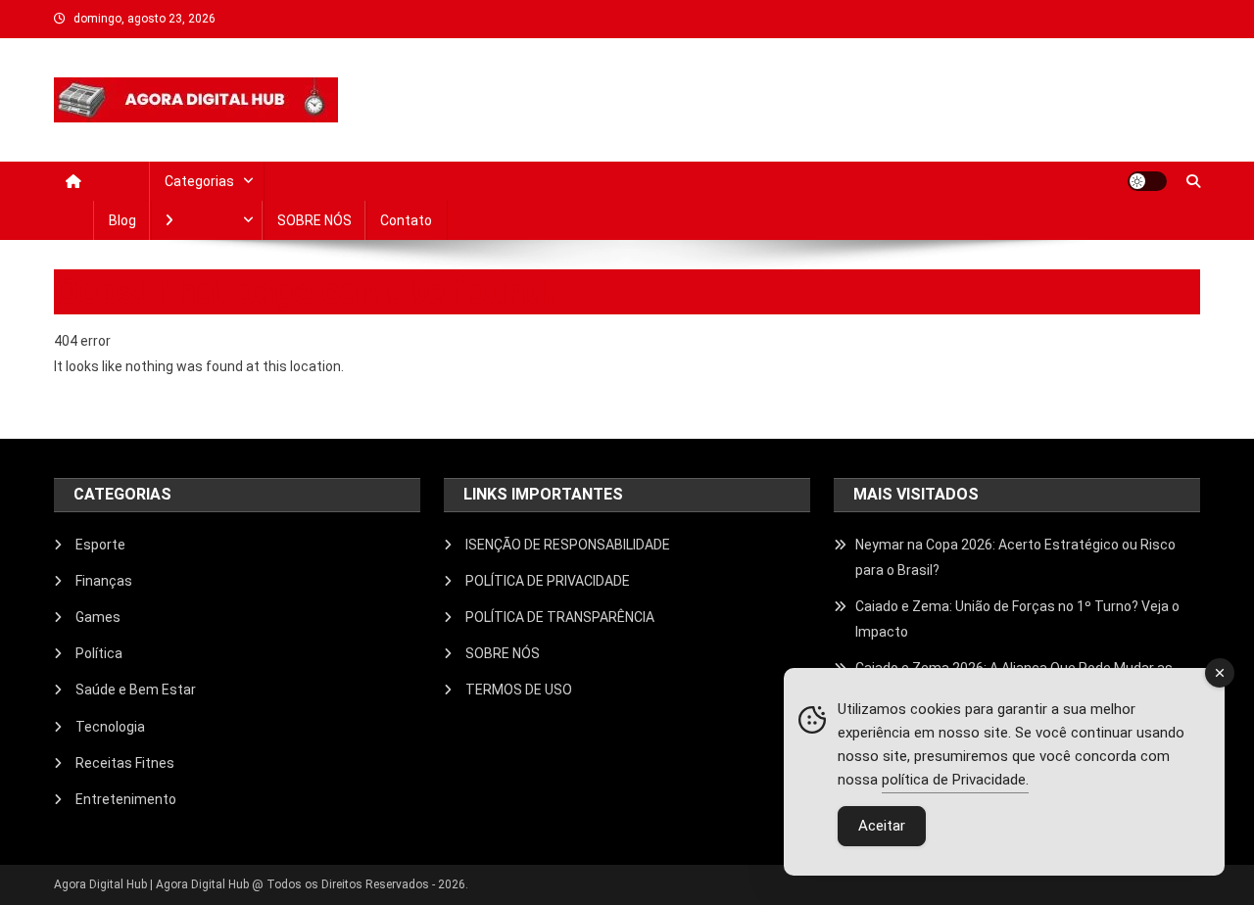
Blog (122, 220)
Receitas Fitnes (124, 763)
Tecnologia (110, 727)
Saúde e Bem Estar (135, 689)
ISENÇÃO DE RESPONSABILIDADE (567, 544)
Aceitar (881, 825)
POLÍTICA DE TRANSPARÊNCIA (559, 617)
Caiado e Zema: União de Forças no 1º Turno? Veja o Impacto (1017, 619)
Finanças (103, 581)
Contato (406, 220)
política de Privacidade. (955, 779)
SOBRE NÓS (314, 220)
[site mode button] (1147, 181)
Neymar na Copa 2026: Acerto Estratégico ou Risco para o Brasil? (1015, 557)
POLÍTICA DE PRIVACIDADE (547, 581)
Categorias (199, 181)
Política (98, 653)
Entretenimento (125, 799)
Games (98, 617)
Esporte (100, 544)
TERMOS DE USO (518, 689)
